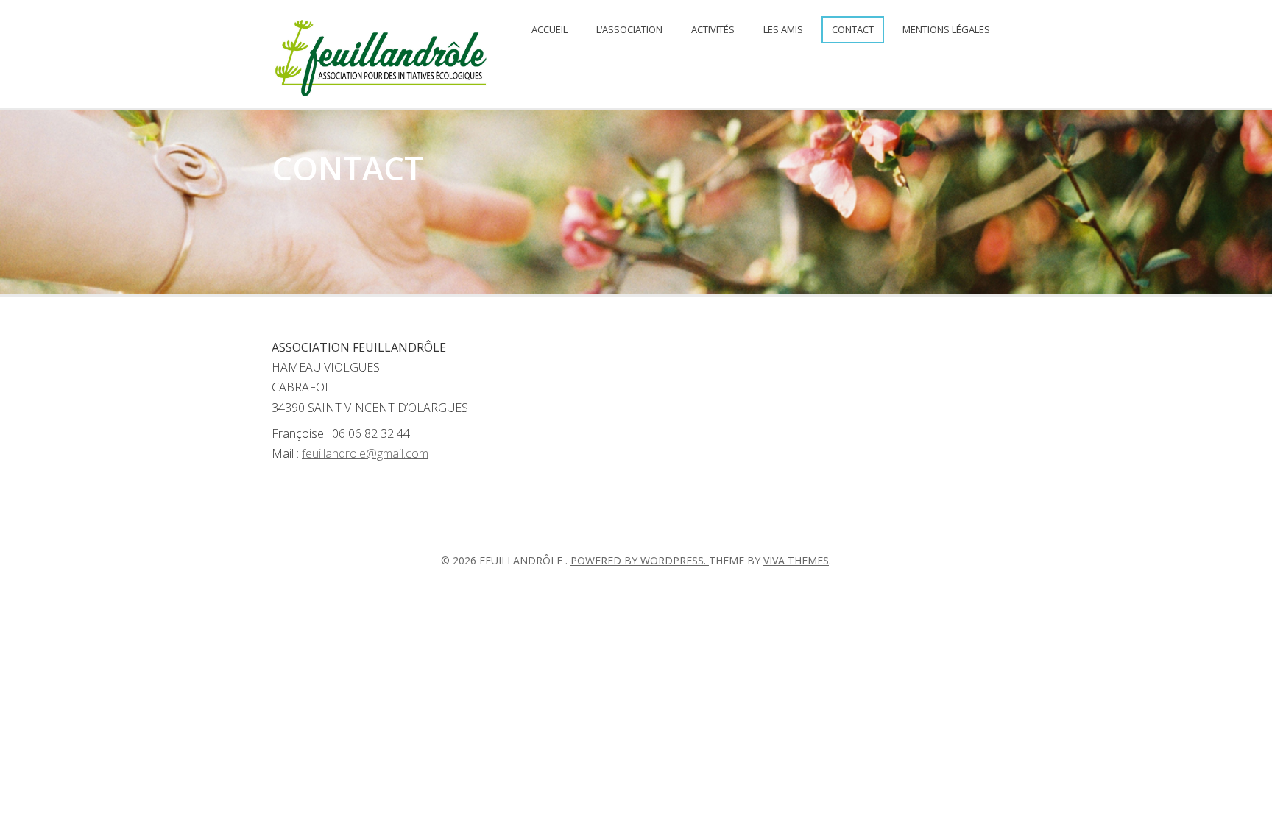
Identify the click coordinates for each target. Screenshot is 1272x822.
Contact (853, 29)
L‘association (629, 29)
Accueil (549, 29)
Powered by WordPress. (639, 560)
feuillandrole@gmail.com (365, 453)
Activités (713, 29)
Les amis (783, 29)
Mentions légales (946, 29)
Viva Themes (796, 560)
